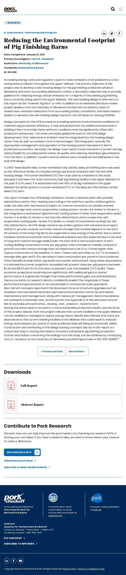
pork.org (97, 509)
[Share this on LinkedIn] (104, 33)
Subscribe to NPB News (20, 543)
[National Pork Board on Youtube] (20, 561)
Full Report (29, 385)
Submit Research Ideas (19, 460)
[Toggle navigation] (121, 9)
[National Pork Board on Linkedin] (7, 561)
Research (13, 22)
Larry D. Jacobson (42, 59)
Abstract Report (32, 404)
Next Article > (77, 351)
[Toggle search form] (113, 9)
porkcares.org (55, 515)
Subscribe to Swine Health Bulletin (26, 467)
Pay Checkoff (14, 538)
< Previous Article (52, 351)
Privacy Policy (69, 568)
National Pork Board (30, 67)
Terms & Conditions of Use (91, 568)
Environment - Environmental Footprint (32, 32)
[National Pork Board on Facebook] (13, 561)
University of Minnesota (33, 63)
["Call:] (117, 339)
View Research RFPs (19, 452)
